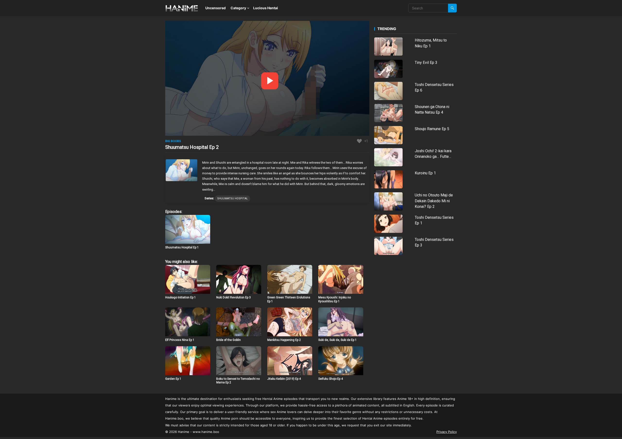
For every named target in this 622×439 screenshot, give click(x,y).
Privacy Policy (446, 432)
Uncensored (215, 8)
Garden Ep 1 (173, 378)
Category (238, 8)
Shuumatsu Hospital (232, 198)
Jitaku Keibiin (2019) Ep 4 (284, 378)
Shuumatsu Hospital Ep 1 (182, 247)
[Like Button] (359, 141)
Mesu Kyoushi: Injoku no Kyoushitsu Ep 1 (334, 299)
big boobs (173, 141)
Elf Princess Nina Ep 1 (179, 340)
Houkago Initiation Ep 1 (180, 297)
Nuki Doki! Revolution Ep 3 (233, 297)
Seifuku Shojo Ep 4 (330, 378)
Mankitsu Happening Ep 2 (284, 340)
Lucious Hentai (265, 8)
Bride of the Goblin (228, 340)
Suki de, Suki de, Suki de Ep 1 (337, 340)
